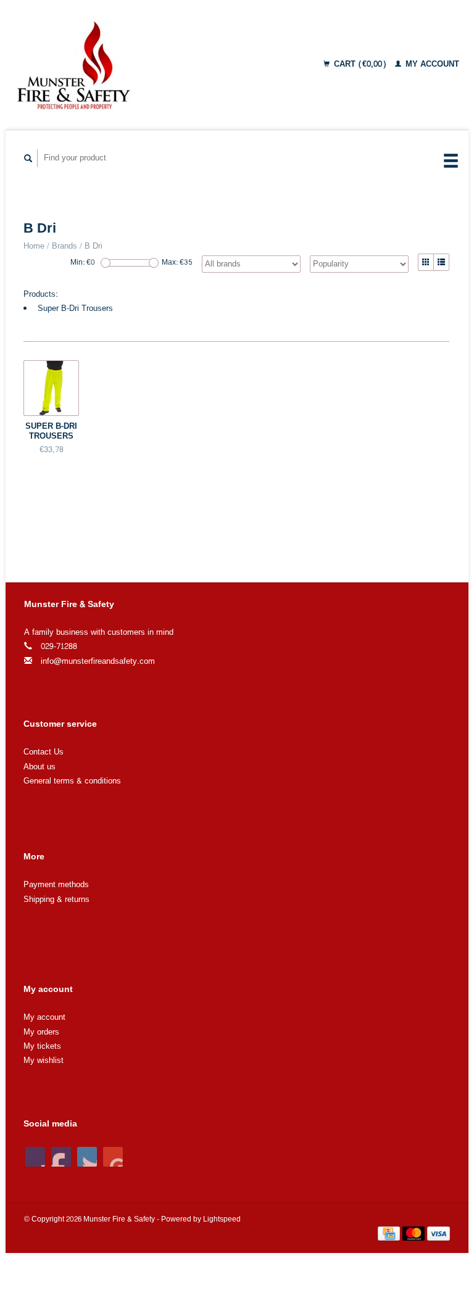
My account (431, 64)
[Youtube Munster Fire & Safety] (113, 1157)
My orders (41, 1032)
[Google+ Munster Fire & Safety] (87, 1157)
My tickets (42, 1046)
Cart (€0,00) (360, 64)
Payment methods (56, 884)
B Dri (93, 246)
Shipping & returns (56, 899)
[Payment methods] (390, 1236)
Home (33, 246)
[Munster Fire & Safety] (117, 65)
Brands (64, 246)
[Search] (28, 158)
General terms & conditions (72, 781)
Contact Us (43, 752)
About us (39, 766)
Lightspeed (222, 1219)
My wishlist (43, 1060)
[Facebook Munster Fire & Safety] (35, 1157)
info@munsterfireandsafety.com (98, 661)
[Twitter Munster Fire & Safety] (61, 1157)
